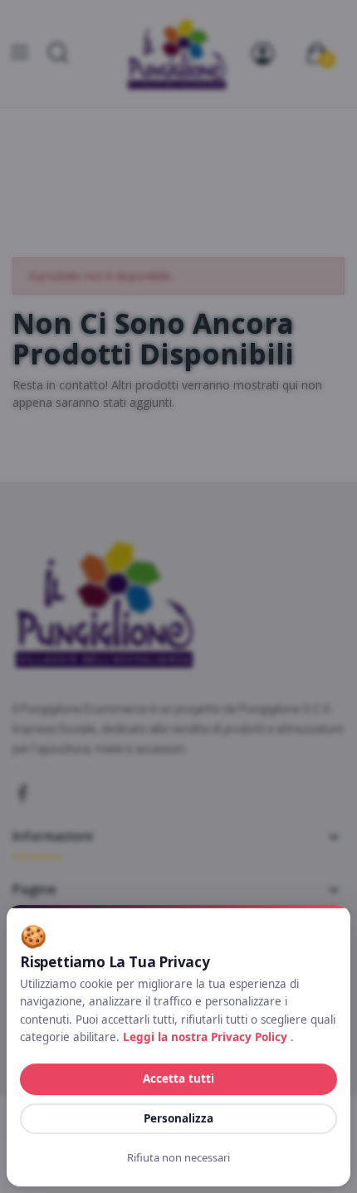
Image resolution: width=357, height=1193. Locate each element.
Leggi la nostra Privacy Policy (207, 1036)
